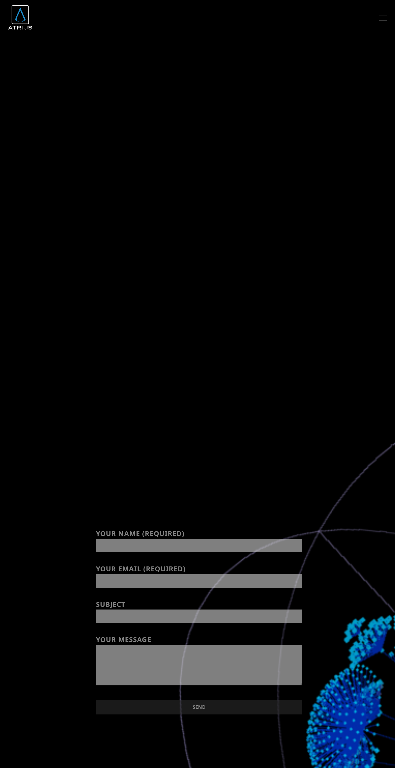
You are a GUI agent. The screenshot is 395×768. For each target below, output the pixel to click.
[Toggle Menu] (383, 18)
